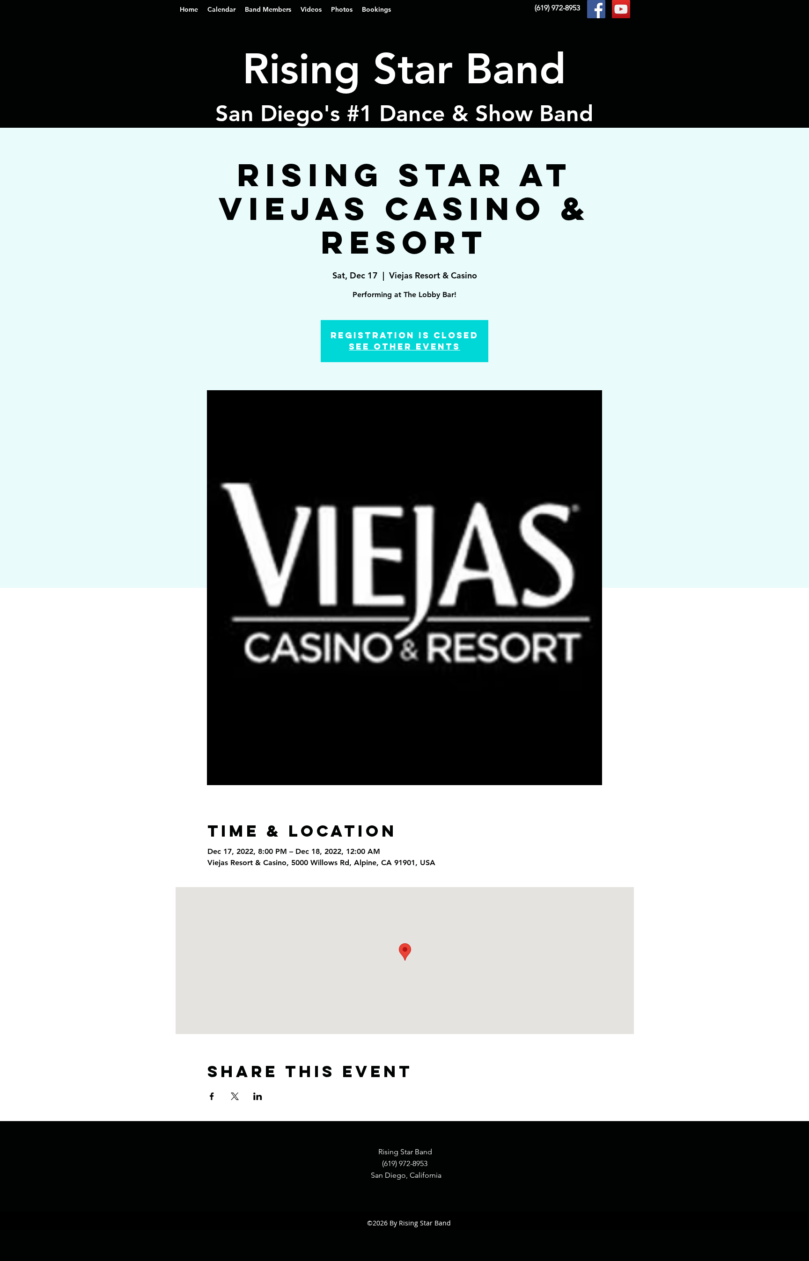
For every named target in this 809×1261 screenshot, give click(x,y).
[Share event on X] (234, 1096)
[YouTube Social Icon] (621, 9)
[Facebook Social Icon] (596, 9)
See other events (404, 346)
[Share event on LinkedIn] (257, 1096)
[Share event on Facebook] (211, 1096)
